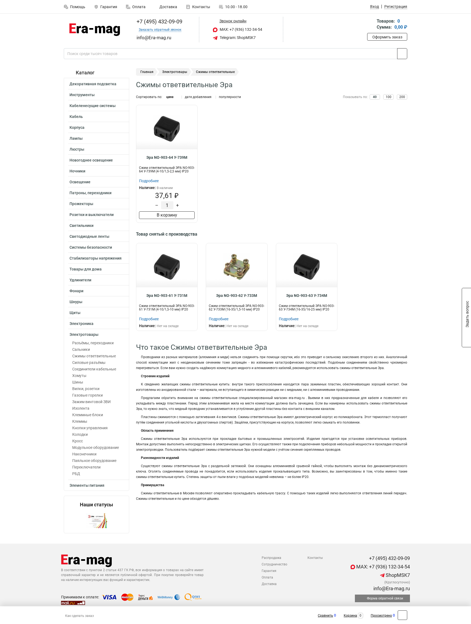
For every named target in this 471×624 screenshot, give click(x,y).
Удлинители (80, 280)
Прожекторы (81, 204)
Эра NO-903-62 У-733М (236, 295)
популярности (230, 97)
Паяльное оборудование (94, 460)
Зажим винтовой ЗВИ (91, 402)
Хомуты (79, 375)
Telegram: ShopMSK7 (237, 37)
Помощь (77, 7)
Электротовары (84, 334)
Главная (146, 72)
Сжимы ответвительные (94, 356)
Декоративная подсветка (93, 84)
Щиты (75, 313)
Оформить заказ (387, 37)
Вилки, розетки (85, 388)
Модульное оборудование (95, 447)
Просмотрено (381, 615)
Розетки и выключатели (92, 214)
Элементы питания (87, 485)
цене (169, 97)
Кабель (76, 116)
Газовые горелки (87, 395)
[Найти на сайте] (402, 53)
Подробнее (149, 181)
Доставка (168, 7)
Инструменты (82, 95)
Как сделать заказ (79, 616)
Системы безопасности (91, 247)
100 (388, 97)
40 (375, 97)
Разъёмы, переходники (93, 343)
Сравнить (325, 615)
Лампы (76, 138)
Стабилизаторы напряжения (96, 258)
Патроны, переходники (90, 193)
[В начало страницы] (402, 615)
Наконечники (84, 454)
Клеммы (79, 421)
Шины (77, 382)
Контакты (201, 7)
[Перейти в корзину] (371, 24)
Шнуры (76, 302)
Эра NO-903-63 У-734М (306, 295)
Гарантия (108, 7)
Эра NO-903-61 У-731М (166, 295)
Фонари (76, 291)
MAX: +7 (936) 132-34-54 (240, 29)
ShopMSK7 (397, 575)
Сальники (81, 349)
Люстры (77, 149)
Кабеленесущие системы (93, 106)
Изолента (80, 408)
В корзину (167, 215)
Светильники (81, 225)
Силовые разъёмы (88, 362)
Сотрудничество (274, 564)
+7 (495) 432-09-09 (158, 21)
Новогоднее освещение (91, 160)
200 (402, 97)
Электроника (81, 323)
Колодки (80, 434)
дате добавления (198, 97)
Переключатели (86, 467)
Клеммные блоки (87, 415)
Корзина (350, 615)
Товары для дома (86, 269)
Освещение (80, 182)
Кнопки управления (90, 428)
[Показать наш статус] (96, 520)
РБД (76, 473)
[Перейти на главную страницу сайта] (94, 29)
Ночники (77, 171)
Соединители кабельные (94, 369)
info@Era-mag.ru (391, 588)
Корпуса (77, 127)
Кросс (77, 441)
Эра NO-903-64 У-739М (166, 157)
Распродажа (271, 558)
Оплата (139, 7)
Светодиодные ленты (89, 236)
